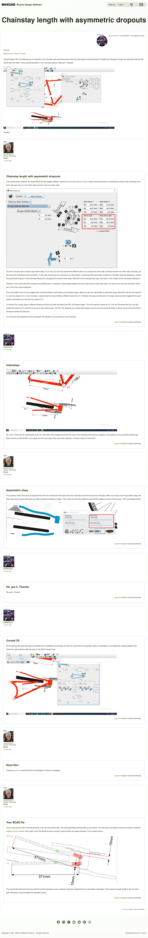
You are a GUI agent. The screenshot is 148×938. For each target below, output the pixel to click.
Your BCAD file (15, 822)
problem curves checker (15, 831)
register (124, 897)
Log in (116, 897)
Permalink (74, 469)
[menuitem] (112, 4)
